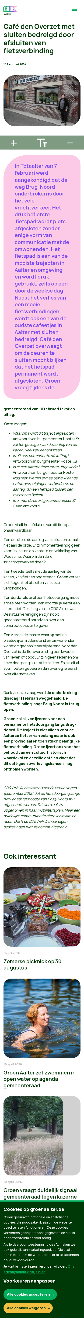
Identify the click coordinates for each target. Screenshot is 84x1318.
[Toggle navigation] (74, 11)
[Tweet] (7, 120)
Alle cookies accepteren (28, 1294)
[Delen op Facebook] (7, 107)
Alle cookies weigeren (26, 1307)
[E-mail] (7, 133)
